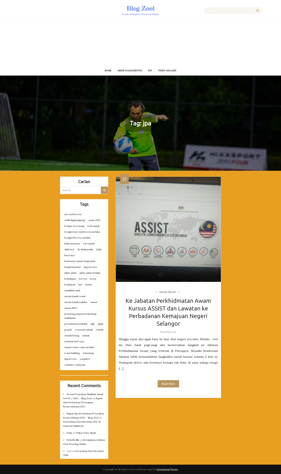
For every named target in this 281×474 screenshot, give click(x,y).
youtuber (85, 358)
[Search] (257, 10)
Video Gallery (167, 70)
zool (174, 332)
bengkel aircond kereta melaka (82, 231)
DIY (150, 70)
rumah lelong (71, 335)
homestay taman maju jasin (79, 261)
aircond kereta (72, 214)
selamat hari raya (74, 341)
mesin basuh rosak (74, 296)
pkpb (100, 323)
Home (108, 70)
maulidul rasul (72, 290)
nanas (93, 302)
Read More (168, 383)
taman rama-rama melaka (79, 347)
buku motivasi (72, 243)
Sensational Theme (167, 469)
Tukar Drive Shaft (86, 432)
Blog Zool (140, 8)
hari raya (69, 255)
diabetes (69, 249)
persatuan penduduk (76, 323)
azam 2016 (94, 220)
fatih (98, 249)
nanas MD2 (70, 307)
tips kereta (70, 358)
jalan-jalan (167, 292)
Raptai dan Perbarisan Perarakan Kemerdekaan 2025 (82, 402)
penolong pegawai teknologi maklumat (80, 315)
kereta (83, 278)
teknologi (88, 353)
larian (88, 284)
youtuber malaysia (74, 364)
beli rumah (94, 225)
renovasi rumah (84, 329)
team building (72, 353)
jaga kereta (90, 266)
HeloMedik (73, 439)
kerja (93, 278)
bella (69, 432)
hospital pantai (72, 266)
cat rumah (88, 243)
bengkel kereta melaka (77, 237)
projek (68, 329)
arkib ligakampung (129, 70)
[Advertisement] (140, 44)
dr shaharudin (85, 249)
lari (80, 284)
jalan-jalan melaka (90, 272)
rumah (99, 329)
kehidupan (70, 278)
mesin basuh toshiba (75, 302)
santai (86, 335)
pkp (93, 323)
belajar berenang (74, 225)
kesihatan (69, 284)
